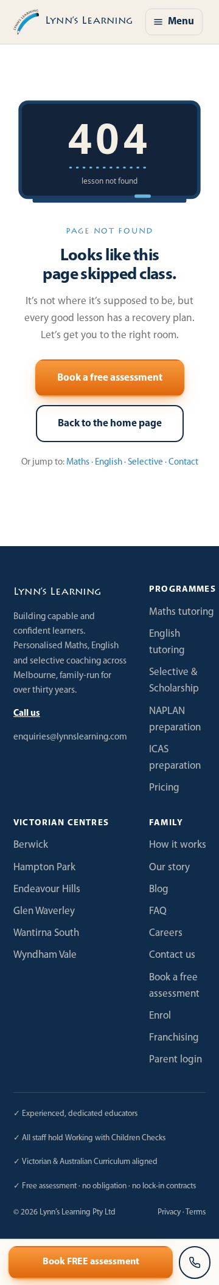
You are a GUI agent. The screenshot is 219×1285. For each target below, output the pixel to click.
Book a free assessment (109, 378)
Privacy (169, 1212)
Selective (145, 462)
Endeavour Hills (46, 889)
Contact (183, 462)
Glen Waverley (44, 911)
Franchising (174, 1038)
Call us (26, 713)
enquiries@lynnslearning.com (70, 737)
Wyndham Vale (45, 955)
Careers (165, 933)
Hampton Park (44, 867)
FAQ (158, 911)
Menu (181, 21)
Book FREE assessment (91, 1262)
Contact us (172, 955)
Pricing (164, 788)
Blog (159, 889)
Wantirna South (46, 933)
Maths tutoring (181, 612)
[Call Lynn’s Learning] (194, 1262)
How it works (177, 845)
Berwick (30, 845)
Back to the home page (110, 423)
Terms (196, 1212)
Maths (77, 462)
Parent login (175, 1060)
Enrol (160, 1016)
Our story (169, 867)
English (108, 462)
